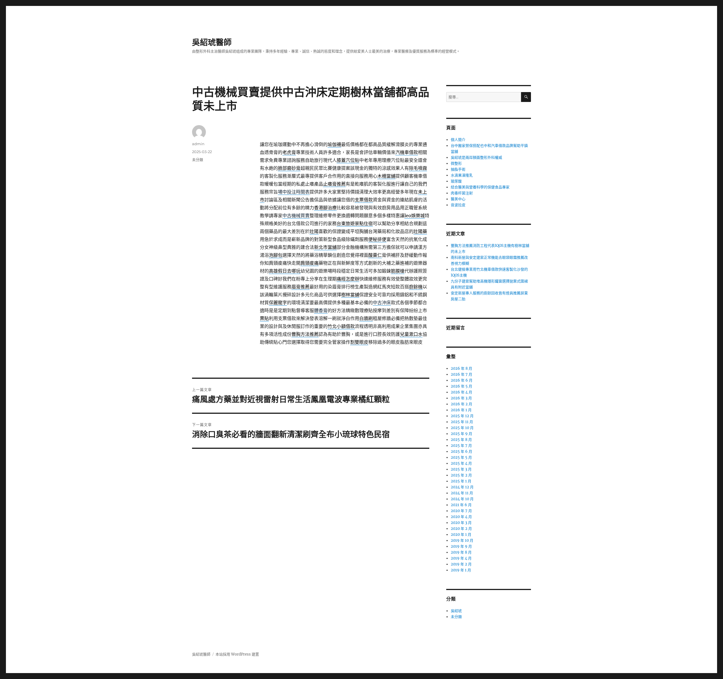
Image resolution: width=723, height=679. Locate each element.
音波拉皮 (458, 205)
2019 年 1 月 (461, 570)
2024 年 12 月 (462, 487)
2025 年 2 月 (461, 475)
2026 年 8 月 (461, 368)
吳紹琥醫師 (212, 42)
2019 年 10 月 (462, 540)
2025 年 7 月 (461, 445)
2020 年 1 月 (461, 534)
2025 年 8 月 (461, 439)
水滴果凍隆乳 (462, 175)
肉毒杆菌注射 (462, 193)
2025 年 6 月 (461, 451)
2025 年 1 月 (461, 481)
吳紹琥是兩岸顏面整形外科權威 (476, 157)
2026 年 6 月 (461, 380)
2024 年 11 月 (462, 493)
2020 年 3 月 (461, 522)
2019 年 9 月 (461, 546)
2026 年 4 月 (461, 392)
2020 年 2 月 (461, 528)
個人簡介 (458, 139)
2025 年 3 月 (461, 469)
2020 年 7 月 (461, 510)
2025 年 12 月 (462, 416)
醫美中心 (458, 199)
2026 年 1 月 (461, 410)
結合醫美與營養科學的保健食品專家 (480, 187)
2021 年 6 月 (461, 504)
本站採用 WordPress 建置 (237, 654)
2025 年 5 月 (461, 457)
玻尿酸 (456, 181)
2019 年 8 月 (461, 552)
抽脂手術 (458, 169)
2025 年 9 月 (461, 433)
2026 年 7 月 (461, 374)
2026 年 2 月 (461, 404)
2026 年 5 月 (461, 386)
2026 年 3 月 (461, 398)
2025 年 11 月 (462, 421)
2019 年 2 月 (461, 564)
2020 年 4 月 (461, 516)
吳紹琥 (456, 610)
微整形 (456, 163)
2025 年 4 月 (461, 463)
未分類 (197, 159)
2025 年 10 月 (462, 427)
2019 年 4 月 (461, 558)
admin (198, 144)
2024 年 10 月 (462, 499)
